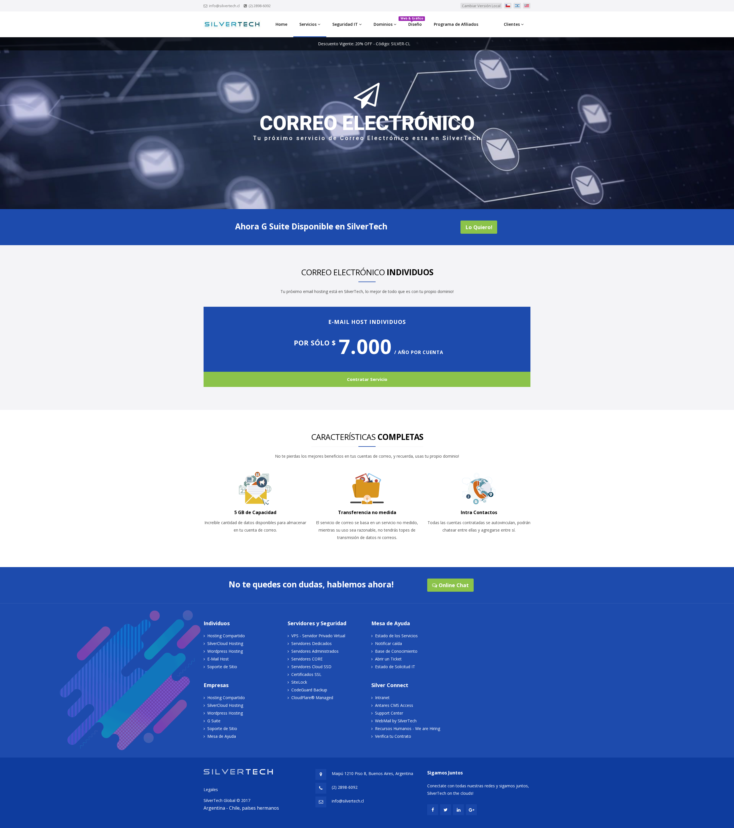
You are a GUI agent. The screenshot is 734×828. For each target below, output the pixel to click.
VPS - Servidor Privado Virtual (318, 635)
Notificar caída (388, 643)
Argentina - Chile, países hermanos (241, 808)
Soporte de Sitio (222, 666)
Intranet (382, 697)
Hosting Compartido (226, 635)
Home (281, 24)
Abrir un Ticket (388, 659)
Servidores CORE (307, 659)
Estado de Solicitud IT (395, 666)
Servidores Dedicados (311, 643)
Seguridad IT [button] (345, 24)
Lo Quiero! (478, 227)
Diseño (412, 21)
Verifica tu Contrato (393, 736)
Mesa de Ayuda (221, 736)
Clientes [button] (512, 24)
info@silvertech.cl (224, 5)
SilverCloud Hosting (225, 643)
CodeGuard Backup (309, 690)
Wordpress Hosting (225, 651)
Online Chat (453, 585)
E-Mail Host (218, 659)
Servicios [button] (308, 24)
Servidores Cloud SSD (311, 666)
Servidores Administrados (315, 651)
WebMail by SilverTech (396, 720)
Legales (211, 789)
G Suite (213, 720)
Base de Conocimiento (396, 651)
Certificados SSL (306, 674)
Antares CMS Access (394, 705)
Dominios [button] (384, 24)
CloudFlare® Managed (312, 697)
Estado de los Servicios (396, 635)
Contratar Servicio (367, 379)
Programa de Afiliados (456, 24)
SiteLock (299, 682)
